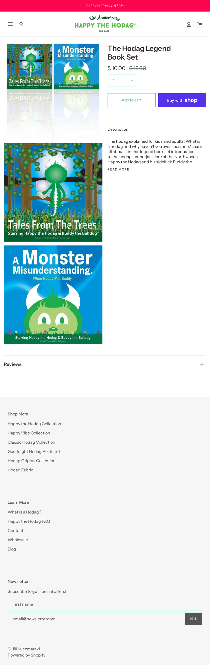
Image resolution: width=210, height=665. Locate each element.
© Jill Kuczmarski (24, 648)
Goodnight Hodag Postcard (34, 451)
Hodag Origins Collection (32, 460)
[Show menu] (10, 24)
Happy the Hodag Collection (34, 423)
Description (118, 129)
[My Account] (188, 24)
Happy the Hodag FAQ (29, 521)
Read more (118, 169)
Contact (15, 530)
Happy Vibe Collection (29, 432)
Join (193, 618)
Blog (12, 549)
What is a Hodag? (24, 512)
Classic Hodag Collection (31, 442)
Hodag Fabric (20, 469)
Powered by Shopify (26, 655)
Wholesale (18, 539)
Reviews (13, 364)
